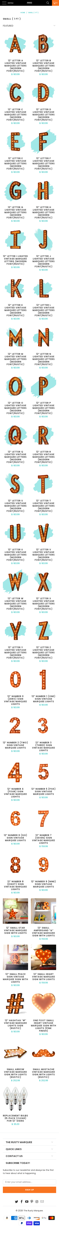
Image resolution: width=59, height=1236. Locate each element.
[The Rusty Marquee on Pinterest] (32, 1202)
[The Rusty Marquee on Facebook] (22, 1202)
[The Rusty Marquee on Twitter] (16, 1202)
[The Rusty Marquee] (29, 3)
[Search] (48, 3)
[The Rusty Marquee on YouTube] (27, 1202)
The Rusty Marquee (33, 1210)
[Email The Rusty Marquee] (42, 1202)
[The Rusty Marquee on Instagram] (37, 1202)
